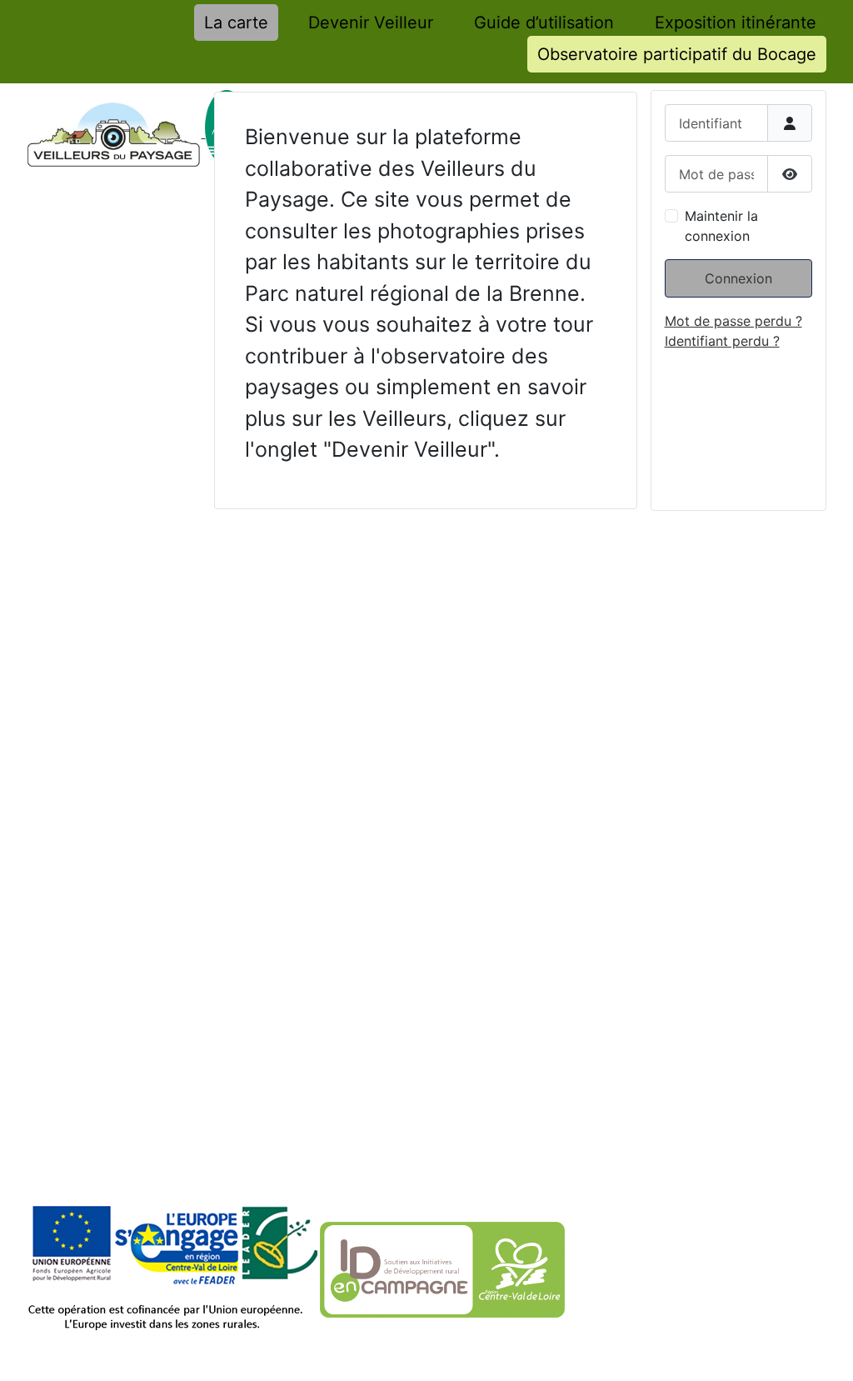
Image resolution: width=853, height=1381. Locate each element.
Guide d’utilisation (544, 23)
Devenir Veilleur (370, 23)
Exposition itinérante (735, 23)
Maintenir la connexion (721, 226)
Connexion (738, 278)
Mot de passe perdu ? (733, 321)
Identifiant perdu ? (722, 341)
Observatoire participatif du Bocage (676, 54)
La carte (236, 23)
